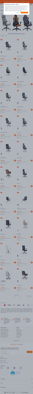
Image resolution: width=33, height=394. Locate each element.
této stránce (20, 10)
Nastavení (17, 12)
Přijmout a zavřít (24, 12)
